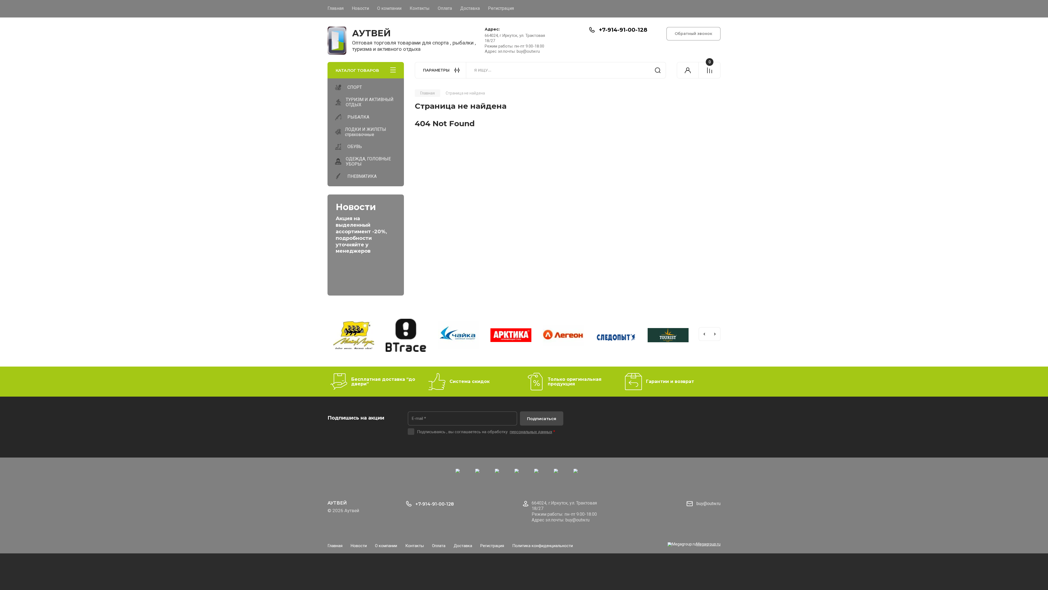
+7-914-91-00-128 (623, 29)
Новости (360, 8)
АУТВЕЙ (371, 33)
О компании (389, 8)
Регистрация (501, 8)
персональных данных (531, 431)
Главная (335, 8)
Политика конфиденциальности (542, 545)
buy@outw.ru (708, 503)
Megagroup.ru (708, 544)
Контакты (420, 8)
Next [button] (715, 334)
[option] (342, 336)
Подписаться (541, 418)
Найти (658, 70)
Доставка (470, 8)
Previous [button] (704, 334)
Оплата (445, 8)
